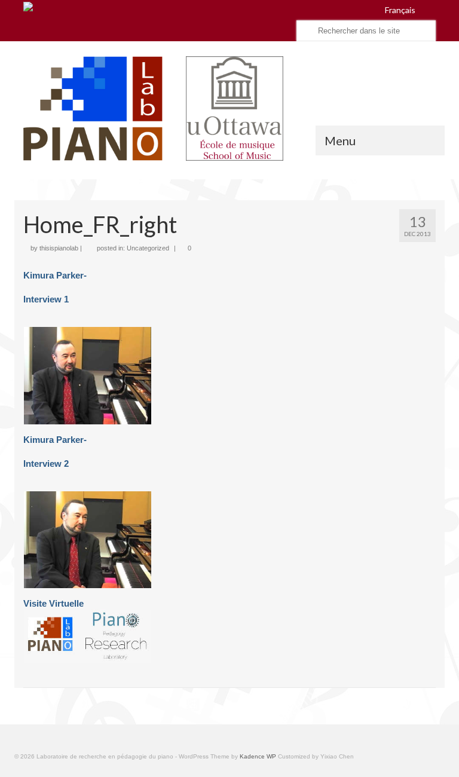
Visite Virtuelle (53, 603)
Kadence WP (258, 756)
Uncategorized (148, 248)
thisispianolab (58, 248)
